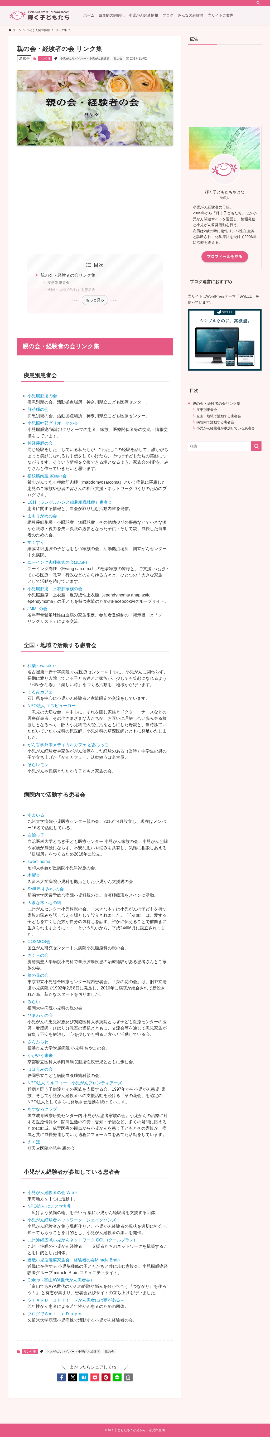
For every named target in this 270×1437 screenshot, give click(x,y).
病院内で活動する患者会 (215, 422)
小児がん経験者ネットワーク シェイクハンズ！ (73, 1220)
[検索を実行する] (256, 446)
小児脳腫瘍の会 (42, 396)
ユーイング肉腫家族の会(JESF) (57, 562)
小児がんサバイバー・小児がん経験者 (84, 58)
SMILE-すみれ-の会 (45, 889)
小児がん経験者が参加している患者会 (225, 428)
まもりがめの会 (42, 516)
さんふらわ (38, 1042)
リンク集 (45, 58)
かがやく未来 (40, 1055)
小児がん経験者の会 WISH (52, 1192)
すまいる (35, 815)
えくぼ (33, 1142)
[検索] (258, 3)
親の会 (118, 58)
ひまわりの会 (40, 1015)
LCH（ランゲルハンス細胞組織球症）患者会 (69, 502)
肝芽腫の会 (38, 409)
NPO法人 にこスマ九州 (49, 1206)
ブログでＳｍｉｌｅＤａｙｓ (54, 1314)
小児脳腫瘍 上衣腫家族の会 (54, 588)
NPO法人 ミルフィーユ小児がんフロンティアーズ (74, 1083)
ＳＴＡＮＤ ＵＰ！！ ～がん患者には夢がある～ (75, 1300)
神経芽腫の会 (40, 443)
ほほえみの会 (40, 1069)
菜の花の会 (38, 975)
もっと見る (95, 300)
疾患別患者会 (58, 282)
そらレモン (38, 765)
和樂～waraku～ (42, 665)
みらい (33, 1001)
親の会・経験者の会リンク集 (68, 275)
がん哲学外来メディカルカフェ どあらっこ (68, 744)
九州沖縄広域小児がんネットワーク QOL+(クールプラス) (81, 1240)
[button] (61, 1377)
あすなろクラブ (42, 1109)
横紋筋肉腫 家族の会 (46, 476)
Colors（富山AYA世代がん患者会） (60, 1280)
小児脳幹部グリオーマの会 (52, 423)
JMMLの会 (37, 608)
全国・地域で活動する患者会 (71, 290)
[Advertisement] (95, 199)
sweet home (38, 861)
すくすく (35, 542)
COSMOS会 (38, 941)
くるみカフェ (40, 692)
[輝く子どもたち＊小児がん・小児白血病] (39, 15)
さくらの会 (38, 955)
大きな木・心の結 (44, 902)
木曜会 (33, 875)
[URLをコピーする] (128, 1377)
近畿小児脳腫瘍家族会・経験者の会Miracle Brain (73, 1260)
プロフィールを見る (225, 256)
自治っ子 (35, 835)
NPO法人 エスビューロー (51, 705)
